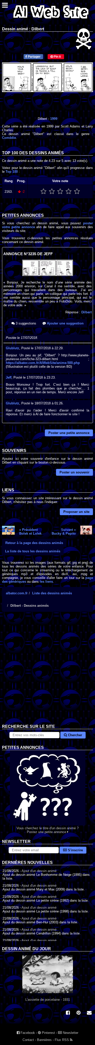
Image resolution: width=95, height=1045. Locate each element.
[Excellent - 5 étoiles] (77, 191)
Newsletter (70, 1033)
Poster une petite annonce (68, 433)
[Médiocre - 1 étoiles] (43, 191)
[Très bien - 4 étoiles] (68, 191)
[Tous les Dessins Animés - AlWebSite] (51, 19)
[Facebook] (68, 1013)
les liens (46, 581)
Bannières (44, 1040)
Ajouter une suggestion (65, 323)
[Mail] (89, 1013)
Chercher (74, 735)
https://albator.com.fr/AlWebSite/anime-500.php (43, 363)
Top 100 (12, 171)
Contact (28, 1040)
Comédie (9, 138)
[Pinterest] (78, 1013)
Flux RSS (62, 1040)
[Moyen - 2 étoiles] (52, 191)
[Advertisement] (47, 671)
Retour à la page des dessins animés (34, 543)
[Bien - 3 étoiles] (60, 191)
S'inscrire (75, 850)
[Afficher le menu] (5, 6)
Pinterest (48, 1033)
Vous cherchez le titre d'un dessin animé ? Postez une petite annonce (47, 830)
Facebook (27, 1033)
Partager (34, 56)
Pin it (57, 56)
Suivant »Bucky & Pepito (64, 531)
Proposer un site (76, 512)
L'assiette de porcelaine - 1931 (47, 1000)
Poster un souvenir (74, 472)
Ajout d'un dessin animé (39, 871)
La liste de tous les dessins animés (32, 551)
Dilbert (86, 312)
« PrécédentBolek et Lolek (30, 531)
